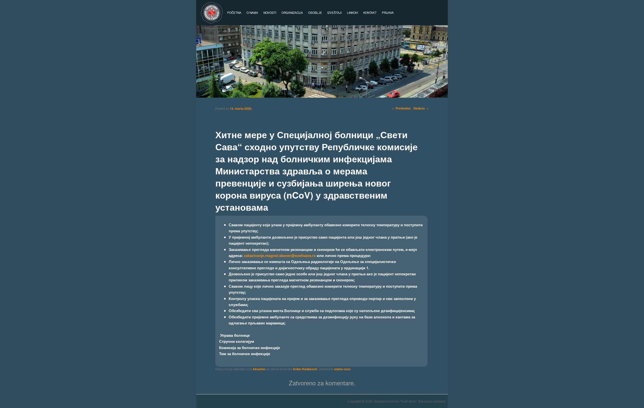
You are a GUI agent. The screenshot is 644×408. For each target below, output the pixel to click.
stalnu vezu (342, 369)
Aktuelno (259, 369)
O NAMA (252, 13)
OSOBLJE (315, 13)
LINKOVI (352, 13)
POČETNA (234, 13)
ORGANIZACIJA (292, 13)
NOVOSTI (269, 13)
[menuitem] (387, 12)
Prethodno (401, 108)
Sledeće (421, 108)
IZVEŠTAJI (334, 13)
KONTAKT (370, 13)
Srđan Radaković (305, 369)
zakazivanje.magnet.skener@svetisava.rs (280, 255)
